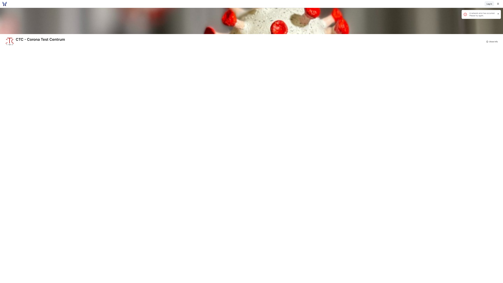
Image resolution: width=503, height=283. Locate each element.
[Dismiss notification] (498, 14)
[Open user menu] (498, 4)
